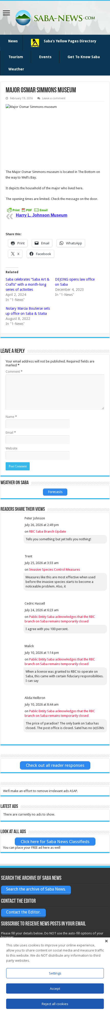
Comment (14, 371)
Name (11, 417)
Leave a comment (53, 98)
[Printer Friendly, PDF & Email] (27, 210)
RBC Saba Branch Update (47, 531)
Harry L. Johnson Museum (41, 215)
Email (11, 432)
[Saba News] (55, 17)
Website (11, 448)
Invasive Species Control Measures (54, 569)
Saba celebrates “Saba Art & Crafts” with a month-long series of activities (27, 284)
